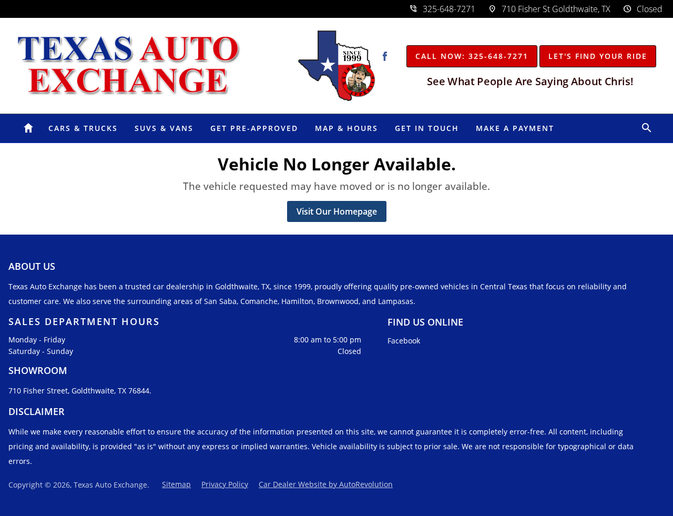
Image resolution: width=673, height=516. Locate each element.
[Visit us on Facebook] (385, 56)
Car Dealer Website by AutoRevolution (326, 484)
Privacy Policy (224, 484)
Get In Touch (427, 128)
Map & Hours (346, 128)
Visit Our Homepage (337, 211)
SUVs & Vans (164, 128)
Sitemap (176, 484)
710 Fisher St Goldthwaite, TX (549, 9)
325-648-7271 (442, 9)
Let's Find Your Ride (597, 56)
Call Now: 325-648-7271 (471, 56)
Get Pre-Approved (254, 128)
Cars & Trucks (83, 128)
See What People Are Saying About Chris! (530, 81)
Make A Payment (515, 128)
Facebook (404, 341)
